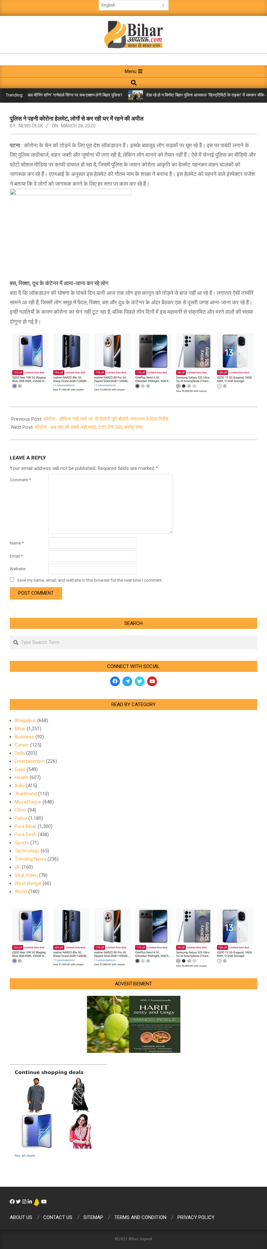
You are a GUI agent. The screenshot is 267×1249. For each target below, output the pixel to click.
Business (24, 737)
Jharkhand (26, 794)
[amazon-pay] (133, 361)
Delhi (20, 753)
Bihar (20, 729)
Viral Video (26, 875)
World (21, 891)
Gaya (20, 769)
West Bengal (28, 883)
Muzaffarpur (28, 802)
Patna (21, 818)
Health (21, 777)
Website (17, 568)
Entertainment (30, 761)
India (20, 786)
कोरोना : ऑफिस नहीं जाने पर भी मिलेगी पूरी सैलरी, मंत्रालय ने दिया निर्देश (106, 419)
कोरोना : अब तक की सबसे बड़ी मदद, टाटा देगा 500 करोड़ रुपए (89, 427)
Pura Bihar (25, 826)
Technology (27, 851)
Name (17, 543)
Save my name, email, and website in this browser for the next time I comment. (90, 580)
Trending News (30, 859)
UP (18, 867)
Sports (22, 843)
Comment (20, 479)
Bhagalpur (25, 720)
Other (20, 810)
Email (16, 556)
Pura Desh (25, 834)
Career (22, 745)
